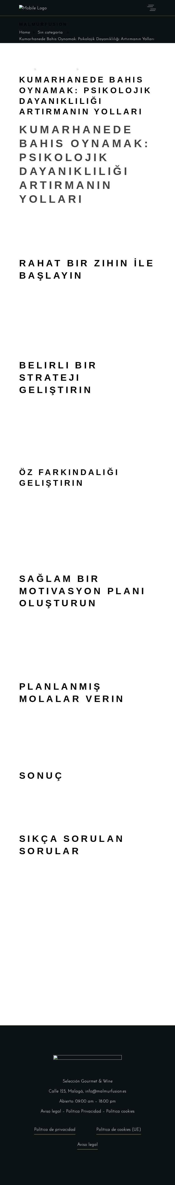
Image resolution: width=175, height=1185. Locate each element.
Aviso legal (51, 1111)
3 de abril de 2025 (56, 69)
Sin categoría (50, 33)
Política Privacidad (83, 1111)
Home (24, 33)
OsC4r (25, 69)
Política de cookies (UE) (118, 1130)
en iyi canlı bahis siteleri (93, 760)
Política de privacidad (54, 1130)
